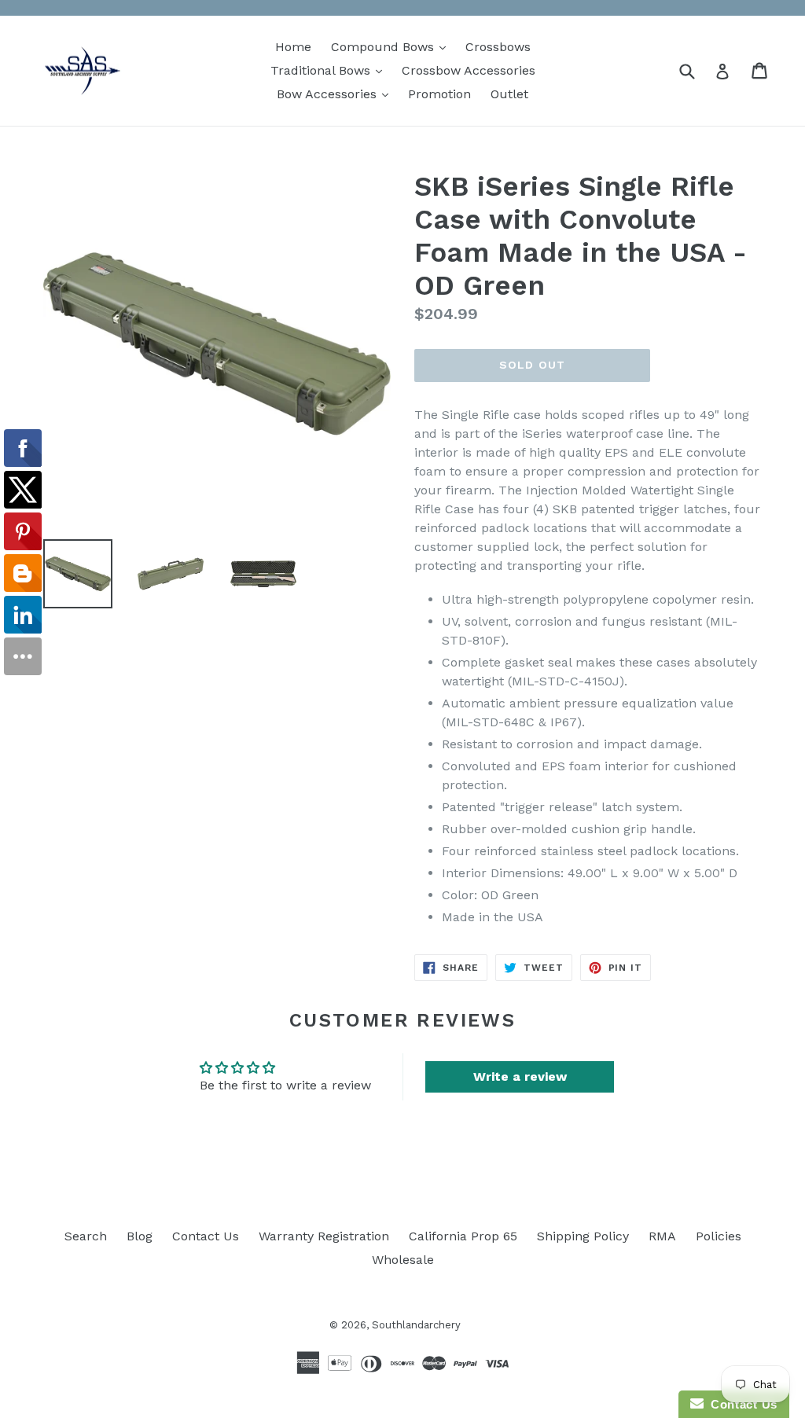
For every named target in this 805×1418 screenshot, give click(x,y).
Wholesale (403, 1259)
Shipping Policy (583, 1236)
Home (293, 46)
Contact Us (205, 1236)
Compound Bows (392, 46)
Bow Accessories (336, 93)
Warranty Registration (324, 1236)
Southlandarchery (416, 1325)
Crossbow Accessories (468, 70)
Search (85, 1236)
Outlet (509, 93)
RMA (662, 1236)
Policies (718, 1236)
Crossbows (498, 46)
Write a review (520, 1076)
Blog (140, 1236)
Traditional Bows (330, 70)
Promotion (439, 93)
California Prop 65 (463, 1236)
